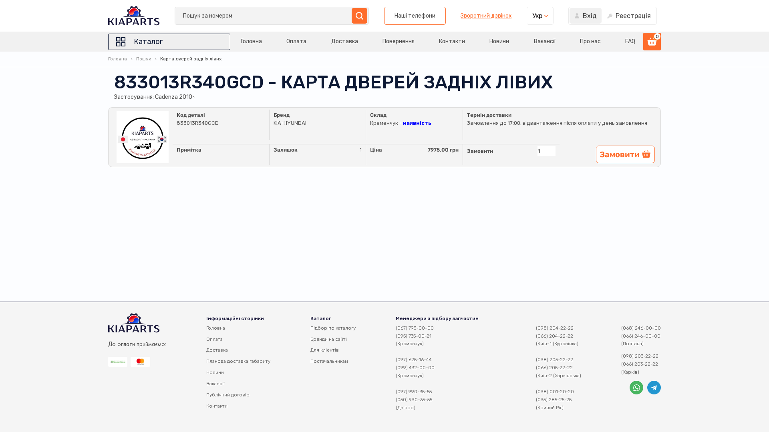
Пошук (143, 59)
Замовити (480, 151)
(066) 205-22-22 (554, 367)
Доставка (344, 41)
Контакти (452, 41)
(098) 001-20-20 (555, 391)
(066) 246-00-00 (640, 336)
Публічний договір (228, 395)
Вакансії (545, 41)
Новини (499, 41)
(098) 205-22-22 (554, 359)
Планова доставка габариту (238, 361)
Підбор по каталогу (333, 328)
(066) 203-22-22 (639, 364)
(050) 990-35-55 (414, 399)
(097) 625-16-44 (414, 359)
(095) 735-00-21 (413, 336)
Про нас (590, 41)
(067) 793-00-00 (415, 328)
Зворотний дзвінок (486, 16)
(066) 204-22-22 (554, 336)
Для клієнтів (324, 350)
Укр (537, 16)
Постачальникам (329, 361)
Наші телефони (415, 15)
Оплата (296, 41)
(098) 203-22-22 (639, 356)
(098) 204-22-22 (555, 328)
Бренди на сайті (328, 339)
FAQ (630, 41)
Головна (251, 41)
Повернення (398, 41)
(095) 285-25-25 (554, 399)
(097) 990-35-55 (414, 391)
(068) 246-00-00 (641, 328)
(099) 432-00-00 (415, 367)
